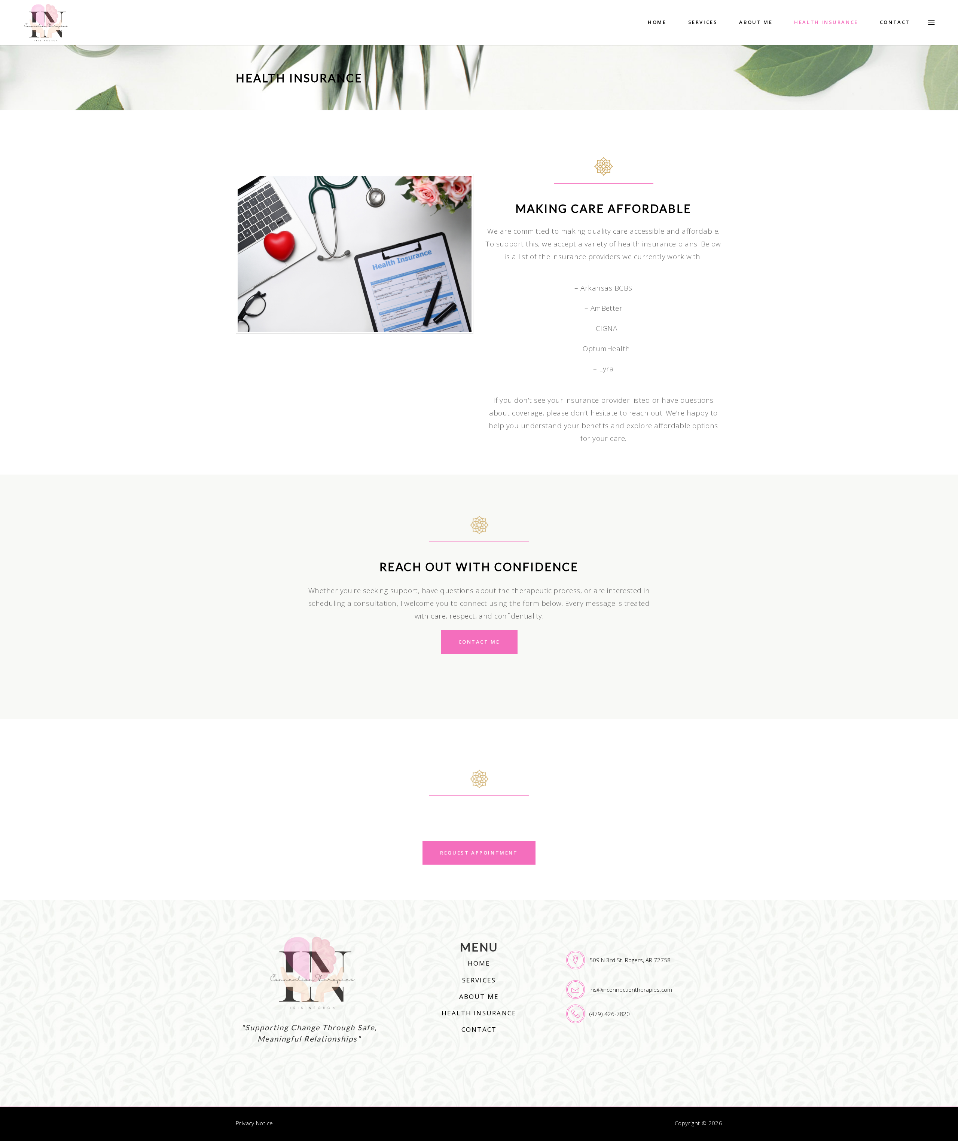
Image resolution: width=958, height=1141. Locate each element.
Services (479, 980)
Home (479, 963)
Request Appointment (479, 852)
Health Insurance (479, 1013)
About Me (479, 996)
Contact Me (479, 641)
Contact (479, 1029)
